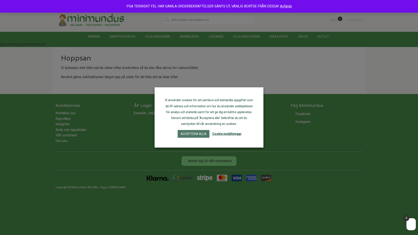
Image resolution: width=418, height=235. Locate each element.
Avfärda (286, 6)
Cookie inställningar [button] (227, 134)
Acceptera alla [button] (193, 134)
